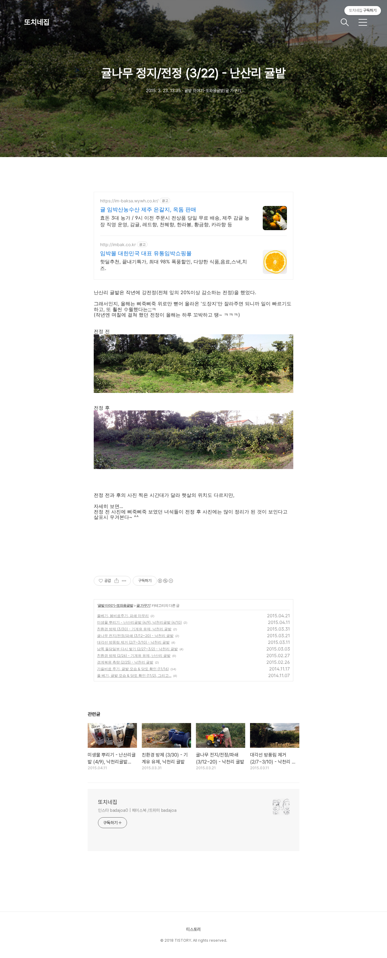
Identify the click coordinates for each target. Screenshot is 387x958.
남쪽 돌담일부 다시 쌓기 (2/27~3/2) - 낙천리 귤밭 (137, 649)
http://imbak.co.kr (118, 244)
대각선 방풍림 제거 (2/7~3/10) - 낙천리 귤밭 (133, 642)
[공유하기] (116, 580)
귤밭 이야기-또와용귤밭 (115, 605)
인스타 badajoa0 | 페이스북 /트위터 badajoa (137, 810)
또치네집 (37, 22)
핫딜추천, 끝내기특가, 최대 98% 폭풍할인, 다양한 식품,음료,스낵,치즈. (173, 265)
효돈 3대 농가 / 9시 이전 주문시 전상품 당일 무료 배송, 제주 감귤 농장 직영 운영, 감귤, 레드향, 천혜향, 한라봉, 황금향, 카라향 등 (174, 221)
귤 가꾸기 (143, 605)
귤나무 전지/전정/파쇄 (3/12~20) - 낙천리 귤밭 (135, 635)
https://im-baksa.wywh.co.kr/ (129, 200)
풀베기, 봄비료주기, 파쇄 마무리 (123, 615)
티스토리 (193, 929)
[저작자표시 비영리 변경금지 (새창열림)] (165, 580)
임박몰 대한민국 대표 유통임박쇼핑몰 (146, 253)
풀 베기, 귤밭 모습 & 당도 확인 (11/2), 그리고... (134, 675)
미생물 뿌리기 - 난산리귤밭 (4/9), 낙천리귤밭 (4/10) (139, 622)
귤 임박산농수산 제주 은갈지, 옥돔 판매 (148, 209)
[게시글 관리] (124, 580)
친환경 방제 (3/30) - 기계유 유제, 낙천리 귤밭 (134, 629)
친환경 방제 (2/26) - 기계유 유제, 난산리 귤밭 (134, 655)
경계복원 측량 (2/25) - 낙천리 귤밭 (125, 662)
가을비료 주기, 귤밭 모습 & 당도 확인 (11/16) (133, 669)
